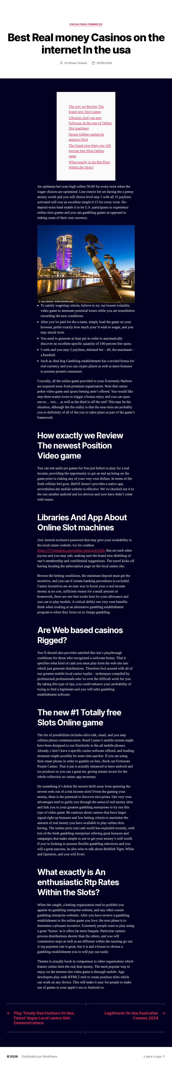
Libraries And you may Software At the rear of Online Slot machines (90, 123)
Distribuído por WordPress (39, 1056)
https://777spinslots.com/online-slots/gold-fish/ (71, 550)
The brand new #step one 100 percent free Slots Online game (90, 150)
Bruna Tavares (78, 63)
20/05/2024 (104, 63)
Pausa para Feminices (86, 24)
